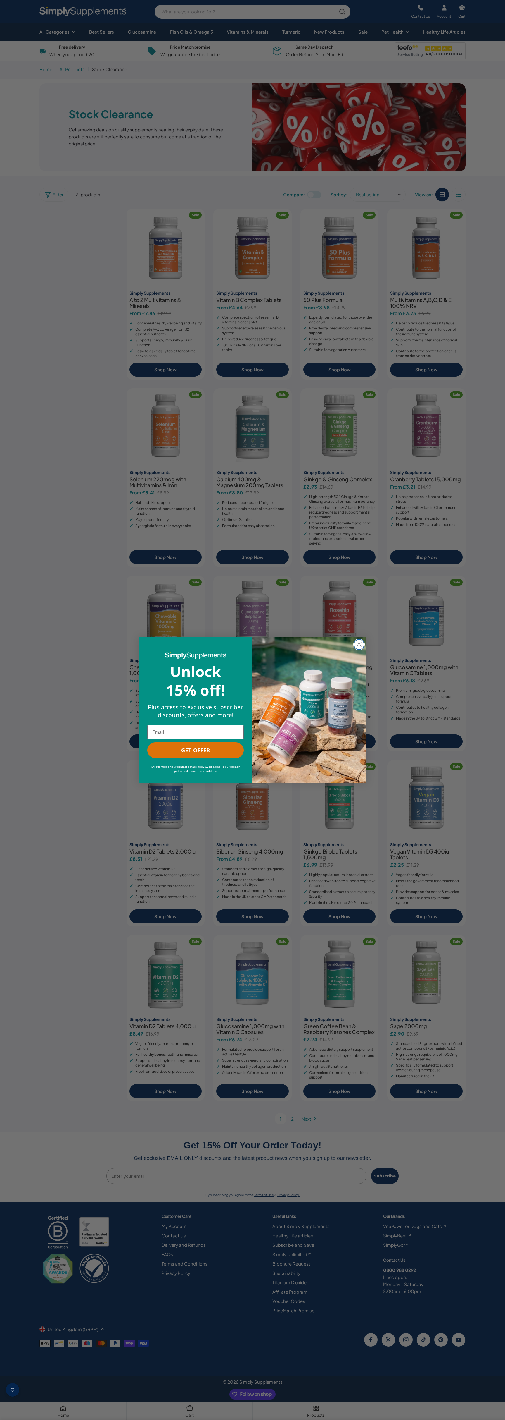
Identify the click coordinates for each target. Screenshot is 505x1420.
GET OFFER (195, 750)
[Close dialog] (359, 644)
